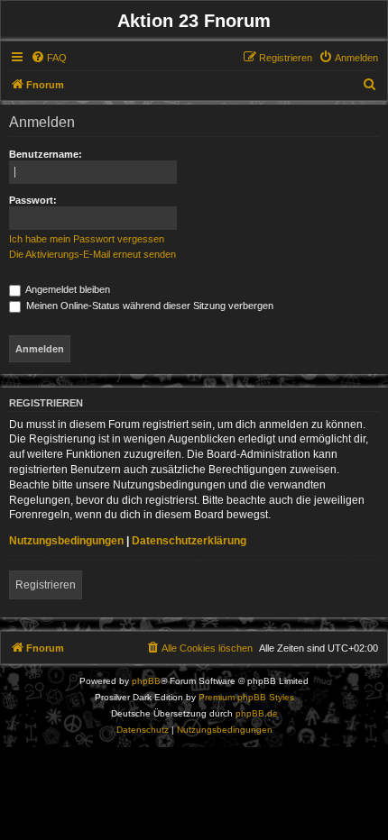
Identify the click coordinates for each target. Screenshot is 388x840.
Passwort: (33, 200)
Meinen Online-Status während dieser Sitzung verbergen (148, 305)
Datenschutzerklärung (189, 540)
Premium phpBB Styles (246, 697)
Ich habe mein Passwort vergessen (86, 238)
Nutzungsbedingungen (66, 540)
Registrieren (45, 585)
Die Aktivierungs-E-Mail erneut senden (92, 254)
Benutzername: (45, 154)
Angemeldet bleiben (66, 289)
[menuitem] (49, 57)
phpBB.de (257, 713)
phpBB (146, 681)
